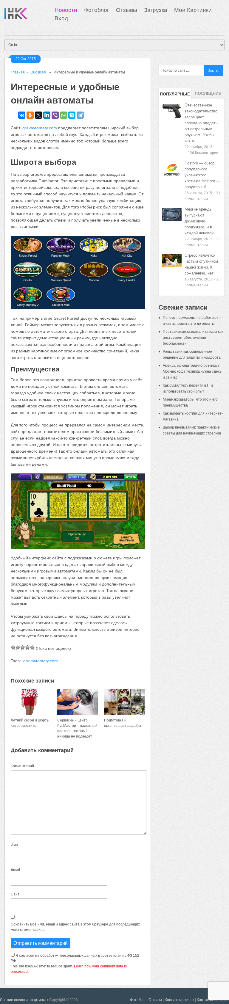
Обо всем (38, 72)
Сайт (15, 894)
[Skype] (71, 115)
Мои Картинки (193, 10)
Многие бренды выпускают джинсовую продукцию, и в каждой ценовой (199, 221)
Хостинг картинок (179, 1000)
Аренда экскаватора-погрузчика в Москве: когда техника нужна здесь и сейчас (192, 371)
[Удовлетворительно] (22, 647)
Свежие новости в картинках (24, 1000)
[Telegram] (80, 115)
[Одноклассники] (30, 115)
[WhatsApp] (63, 115)
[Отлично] (32, 647)
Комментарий (22, 766)
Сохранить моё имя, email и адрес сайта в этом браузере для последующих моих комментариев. (75, 927)
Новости (66, 10)
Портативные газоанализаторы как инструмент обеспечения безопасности (193, 338)
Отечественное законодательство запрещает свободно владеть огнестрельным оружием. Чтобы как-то (201, 123)
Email (15, 869)
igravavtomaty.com (39, 128)
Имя (14, 845)
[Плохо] (18, 647)
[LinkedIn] (46, 115)
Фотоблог (96, 10)
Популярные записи (175, 95)
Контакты (205, 1000)
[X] (38, 115)
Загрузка (155, 10)
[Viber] (55, 115)
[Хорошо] (27, 647)
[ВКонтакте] (21, 115)
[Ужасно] (13, 647)
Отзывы (126, 10)
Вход (61, 18)
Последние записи (208, 95)
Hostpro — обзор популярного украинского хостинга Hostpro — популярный (202, 175)
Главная (18, 72)
